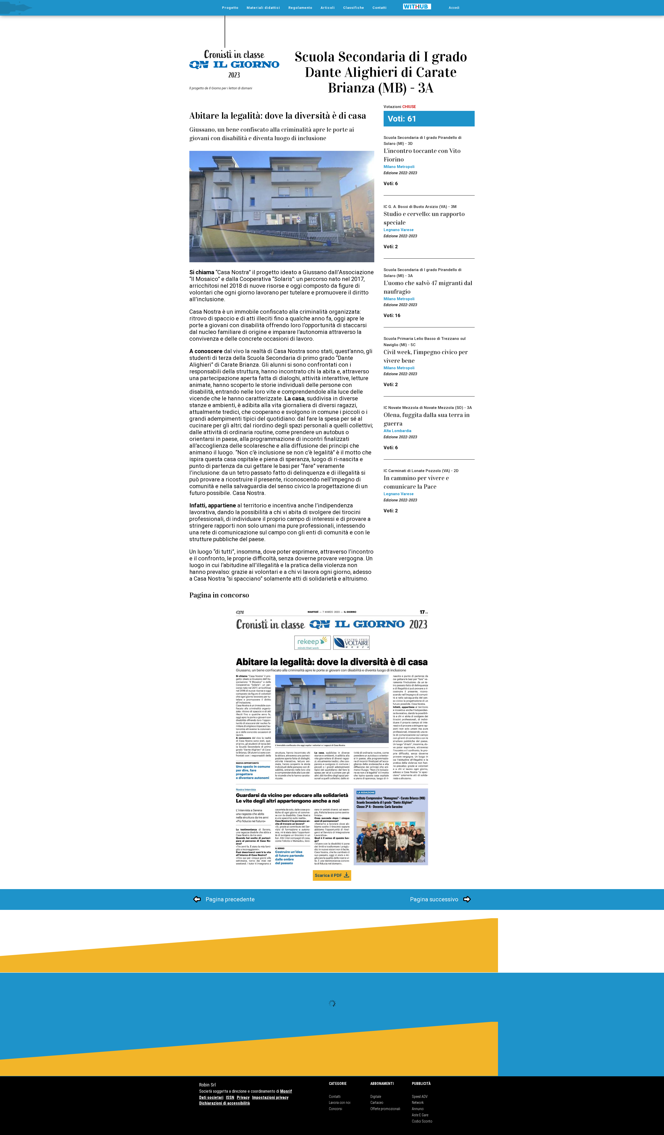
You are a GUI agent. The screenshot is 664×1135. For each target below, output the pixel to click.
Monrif (286, 1091)
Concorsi (335, 1109)
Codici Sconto (422, 1121)
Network (418, 1102)
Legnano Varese (399, 229)
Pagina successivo (434, 899)
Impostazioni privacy (270, 1097)
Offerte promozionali (385, 1109)
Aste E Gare (420, 1115)
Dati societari (211, 1097)
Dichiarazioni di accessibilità (224, 1103)
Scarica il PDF (328, 875)
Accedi (454, 8)
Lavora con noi (339, 1102)
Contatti (335, 1096)
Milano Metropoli (399, 166)
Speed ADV (420, 1096)
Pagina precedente (230, 899)
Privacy (243, 1097)
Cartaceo (376, 1102)
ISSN (230, 1097)
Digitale (375, 1096)
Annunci (418, 1109)
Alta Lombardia (397, 430)
